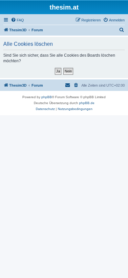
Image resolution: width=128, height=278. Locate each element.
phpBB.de (87, 103)
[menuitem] (17, 20)
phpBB (46, 97)
